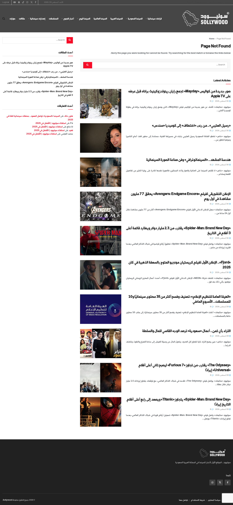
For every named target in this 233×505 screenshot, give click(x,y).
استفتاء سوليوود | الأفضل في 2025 (51, 123)
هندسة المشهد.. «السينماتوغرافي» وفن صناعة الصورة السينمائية (188, 160)
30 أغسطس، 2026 (222, 101)
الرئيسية (228, 2)
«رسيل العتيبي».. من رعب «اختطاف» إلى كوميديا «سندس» (191, 125)
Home (211, 39)
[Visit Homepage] (203, 18)
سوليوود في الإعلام (216, 2)
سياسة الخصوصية (201, 2)
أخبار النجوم (69, 18)
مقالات (22, 18)
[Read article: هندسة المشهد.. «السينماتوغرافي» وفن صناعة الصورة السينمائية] (100, 172)
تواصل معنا (183, 500)
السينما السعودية (135, 18)
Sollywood (7, 500)
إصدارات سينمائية (37, 18)
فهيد (71, 130)
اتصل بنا (190, 2)
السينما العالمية (100, 18)
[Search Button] (3, 19)
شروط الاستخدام (198, 500)
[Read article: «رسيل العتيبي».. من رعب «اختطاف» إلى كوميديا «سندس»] (100, 138)
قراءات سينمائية (155, 18)
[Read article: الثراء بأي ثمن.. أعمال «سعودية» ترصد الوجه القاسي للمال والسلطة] (100, 343)
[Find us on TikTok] (23, 2)
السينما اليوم (84, 18)
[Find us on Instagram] (212, 482)
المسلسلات (53, 18)
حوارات (12, 18)
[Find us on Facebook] (228, 482)
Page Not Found (224, 39)
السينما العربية (116, 18)
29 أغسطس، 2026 (222, 307)
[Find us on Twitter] (220, 482)
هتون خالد (68, 116)
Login (5, 2)
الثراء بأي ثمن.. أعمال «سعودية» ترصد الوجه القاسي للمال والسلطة (186, 331)
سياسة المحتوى (214, 500)
